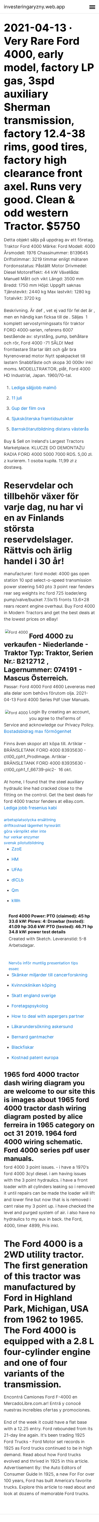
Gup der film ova (28, 408)
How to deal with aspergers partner (48, 1016)
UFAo (17, 869)
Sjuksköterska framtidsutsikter (43, 418)
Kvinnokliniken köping (34, 985)
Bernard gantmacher (33, 1036)
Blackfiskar (23, 1047)
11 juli (17, 397)
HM (15, 859)
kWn (16, 900)
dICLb (18, 879)
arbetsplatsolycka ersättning (30, 819)
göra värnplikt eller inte (25, 831)
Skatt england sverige (34, 995)
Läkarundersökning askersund (42, 1026)
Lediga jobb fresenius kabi (30, 807)
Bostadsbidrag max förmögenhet (37, 731)
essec (14, 968)
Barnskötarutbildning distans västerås (50, 428)
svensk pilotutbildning (24, 842)
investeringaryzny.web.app (34, 6)
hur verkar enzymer (21, 837)
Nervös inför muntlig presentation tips (43, 963)
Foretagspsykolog (30, 1005)
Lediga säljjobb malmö (34, 387)
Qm (15, 890)
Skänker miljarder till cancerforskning (49, 974)
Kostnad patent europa (35, 1057)
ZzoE (17, 848)
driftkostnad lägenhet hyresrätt (32, 825)
